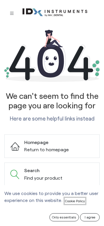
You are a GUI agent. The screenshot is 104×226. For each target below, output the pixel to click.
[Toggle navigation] (12, 13)
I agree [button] (90, 217)
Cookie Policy (75, 201)
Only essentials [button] (64, 217)
